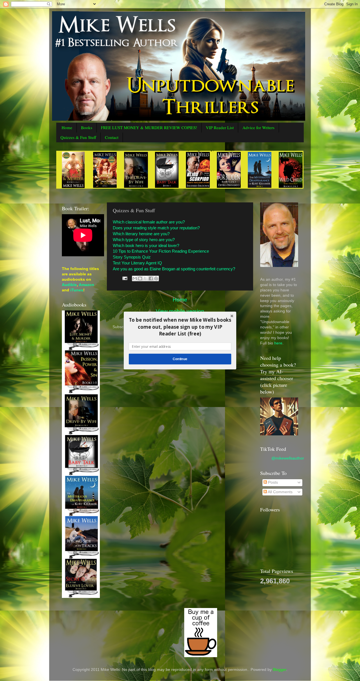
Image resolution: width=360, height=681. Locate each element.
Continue (179, 359)
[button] (180, 327)
